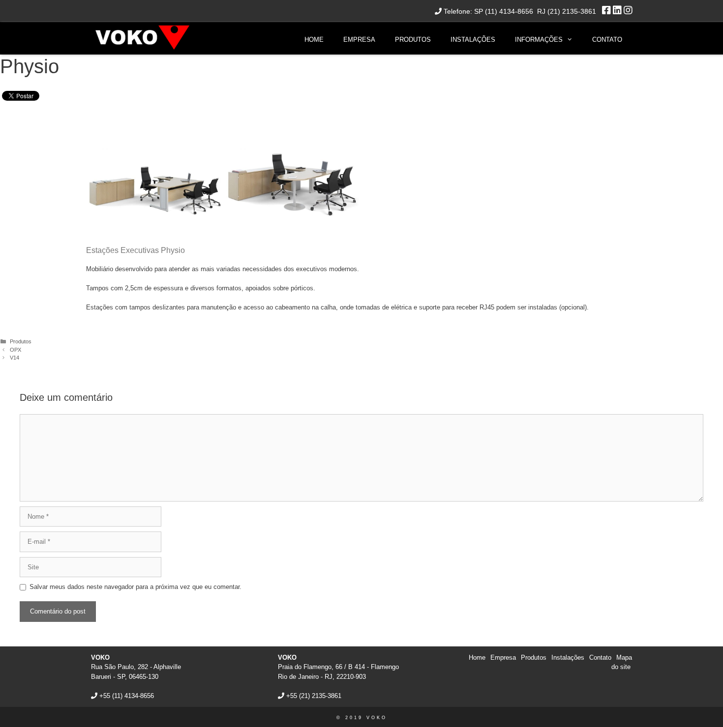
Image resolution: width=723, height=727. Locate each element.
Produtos (413, 39)
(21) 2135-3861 (320, 695)
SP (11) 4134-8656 (503, 11)
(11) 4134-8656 (133, 695)
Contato (607, 39)
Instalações (473, 39)
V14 (14, 358)
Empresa (359, 39)
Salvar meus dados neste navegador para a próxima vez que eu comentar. (135, 586)
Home (314, 39)
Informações (539, 39)
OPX (15, 350)
